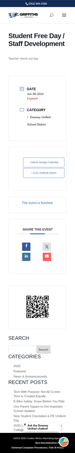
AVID (17, 366)
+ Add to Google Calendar (44, 162)
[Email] (47, 257)
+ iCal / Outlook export (43, 172)
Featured (20, 371)
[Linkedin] (26, 257)
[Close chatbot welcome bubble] (25, 424)
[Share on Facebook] (26, 247)
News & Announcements (30, 376)
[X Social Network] (47, 247)
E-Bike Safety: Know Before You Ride (39, 401)
